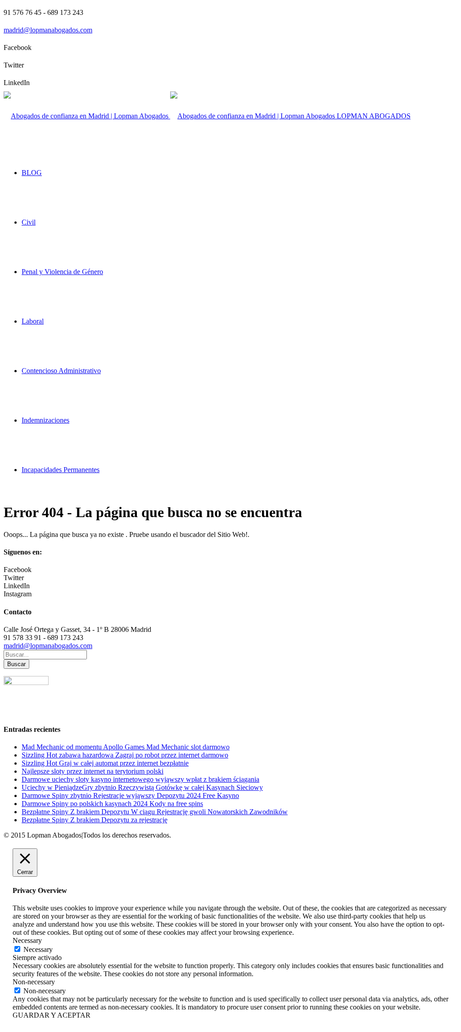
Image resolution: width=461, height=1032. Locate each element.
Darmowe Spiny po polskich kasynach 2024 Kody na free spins (112, 803)
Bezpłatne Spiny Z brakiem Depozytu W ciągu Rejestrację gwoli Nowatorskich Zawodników (155, 812)
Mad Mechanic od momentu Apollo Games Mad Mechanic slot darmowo (126, 747)
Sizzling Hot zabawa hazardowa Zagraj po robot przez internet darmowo (125, 755)
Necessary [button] (27, 940)
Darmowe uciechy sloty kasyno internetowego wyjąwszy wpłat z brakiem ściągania (140, 779)
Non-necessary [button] (34, 982)
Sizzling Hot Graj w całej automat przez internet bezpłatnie (105, 763)
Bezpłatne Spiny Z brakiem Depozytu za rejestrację (94, 820)
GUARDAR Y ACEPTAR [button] (51, 1015)
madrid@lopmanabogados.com (48, 30)
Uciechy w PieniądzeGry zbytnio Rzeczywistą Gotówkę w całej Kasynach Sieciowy (142, 787)
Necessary (38, 949)
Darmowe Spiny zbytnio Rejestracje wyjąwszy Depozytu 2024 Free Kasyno (130, 795)
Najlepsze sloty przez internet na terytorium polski (92, 771)
